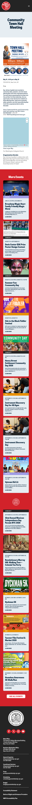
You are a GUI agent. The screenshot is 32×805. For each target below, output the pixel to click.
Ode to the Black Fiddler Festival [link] (15, 322)
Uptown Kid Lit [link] (11, 482)
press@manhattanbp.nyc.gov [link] (11, 773)
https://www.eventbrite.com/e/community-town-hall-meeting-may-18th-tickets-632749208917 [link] (16, 111)
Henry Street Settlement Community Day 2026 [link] (15, 363)
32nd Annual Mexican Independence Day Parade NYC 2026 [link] (14, 520)
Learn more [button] (8, 217)
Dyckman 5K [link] (10, 601)
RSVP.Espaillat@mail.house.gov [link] (16, 114)
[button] (29, 6)
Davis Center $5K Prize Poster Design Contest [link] (15, 245)
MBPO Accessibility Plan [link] (10, 798)
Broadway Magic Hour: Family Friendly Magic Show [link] (15, 206)
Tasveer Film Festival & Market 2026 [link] (15, 639)
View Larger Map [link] (8, 148)
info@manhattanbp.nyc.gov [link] (11, 759)
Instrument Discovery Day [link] (15, 443)
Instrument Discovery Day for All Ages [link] (15, 404)
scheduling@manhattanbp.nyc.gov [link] (13, 779)
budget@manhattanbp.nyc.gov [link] (12, 784)
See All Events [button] (16, 696)
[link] (5, 5)
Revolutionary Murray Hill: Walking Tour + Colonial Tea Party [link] (15, 562)
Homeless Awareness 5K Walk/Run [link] (14, 678)
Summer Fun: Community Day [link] (12, 284)
